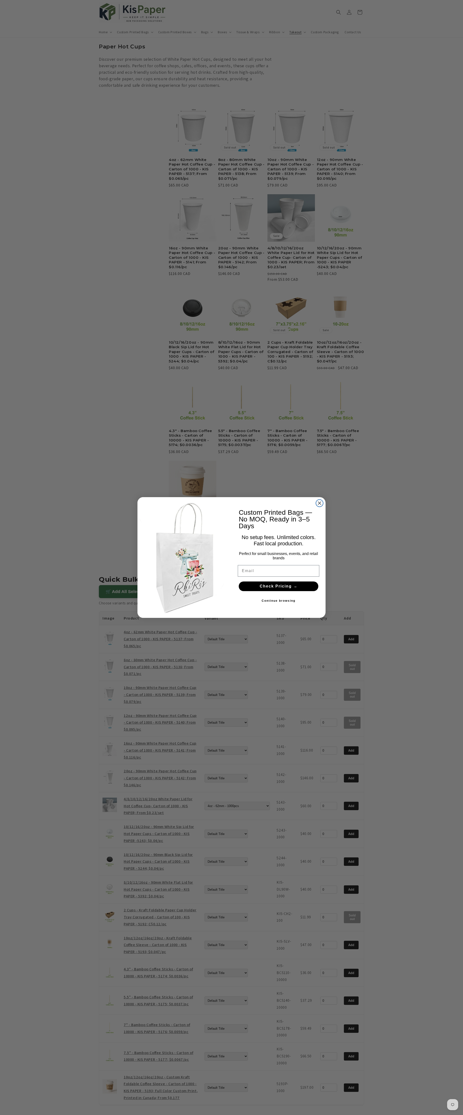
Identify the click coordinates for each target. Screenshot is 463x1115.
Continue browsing (278, 600)
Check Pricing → (279, 586)
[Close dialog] (319, 503)
